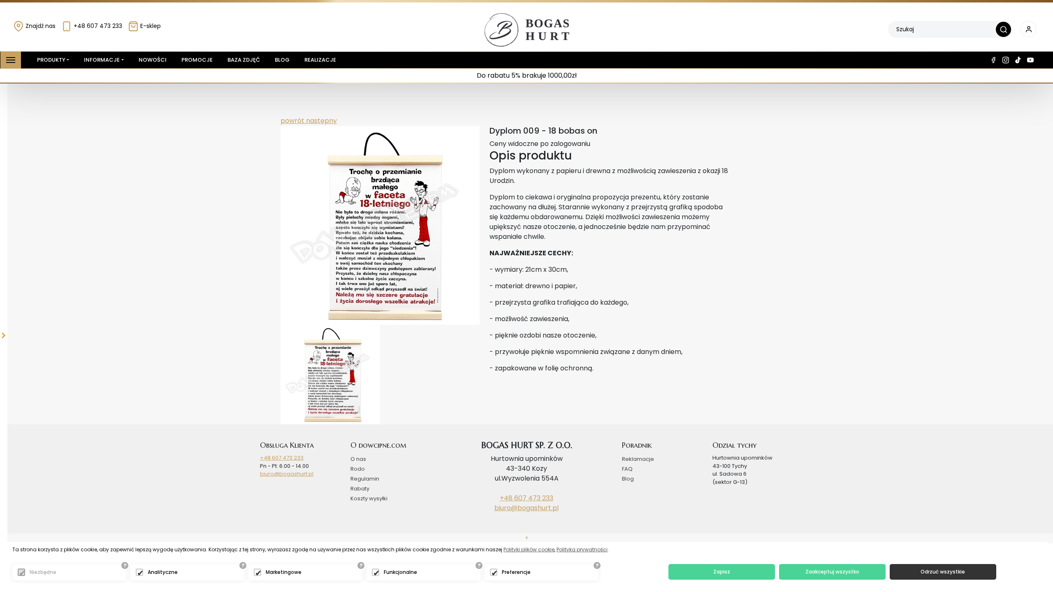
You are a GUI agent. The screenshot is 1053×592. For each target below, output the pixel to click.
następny (320, 120)
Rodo (357, 469)
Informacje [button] (102, 60)
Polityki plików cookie (528, 549)
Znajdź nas (40, 26)
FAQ (627, 469)
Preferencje (516, 572)
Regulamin (364, 479)
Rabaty (359, 489)
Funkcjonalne (400, 572)
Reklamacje (638, 459)
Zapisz (721, 571)
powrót (292, 120)
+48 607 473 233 (97, 26)
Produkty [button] (51, 60)
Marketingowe (284, 572)
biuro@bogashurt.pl (286, 474)
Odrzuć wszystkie (943, 571)
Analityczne (163, 572)
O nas (358, 459)
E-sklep (150, 26)
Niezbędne (43, 572)
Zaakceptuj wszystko (832, 571)
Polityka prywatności (582, 549)
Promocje (197, 60)
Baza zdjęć (243, 60)
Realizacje (320, 60)
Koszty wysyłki (368, 498)
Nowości (153, 60)
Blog (282, 60)
